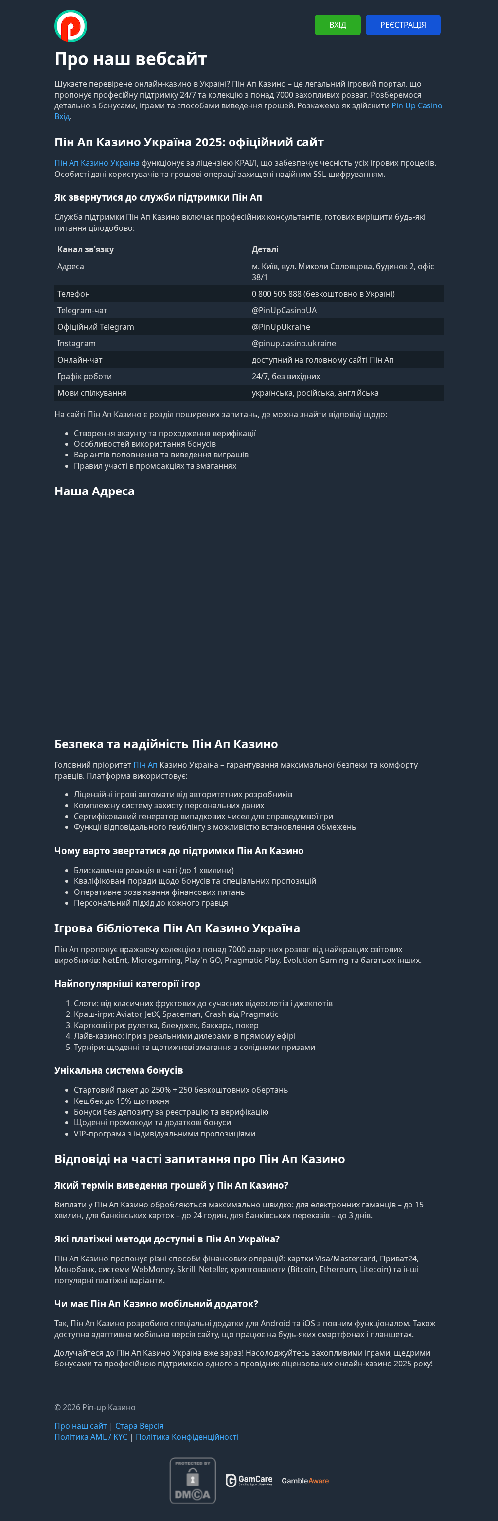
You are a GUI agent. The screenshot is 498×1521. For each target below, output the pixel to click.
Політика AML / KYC (90, 1437)
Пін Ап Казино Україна (97, 162)
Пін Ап (145, 764)
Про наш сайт (80, 1425)
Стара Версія (139, 1425)
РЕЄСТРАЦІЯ (403, 24)
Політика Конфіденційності (187, 1437)
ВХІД (337, 24)
